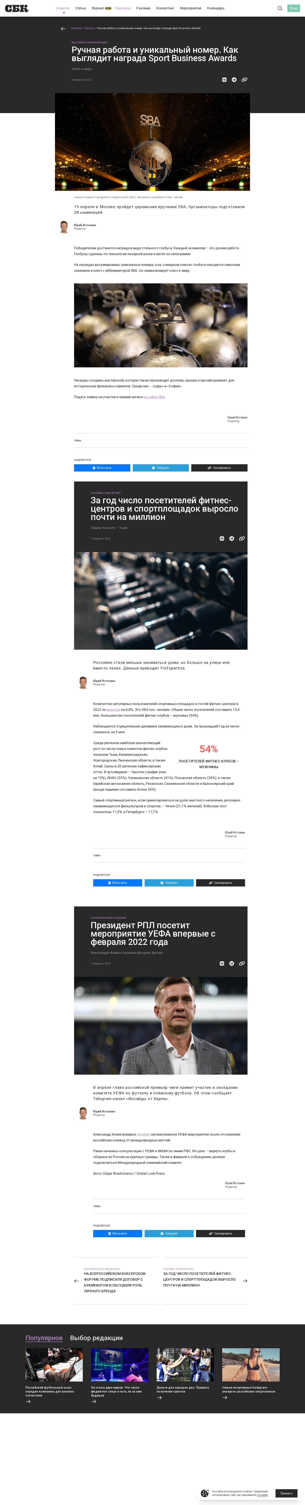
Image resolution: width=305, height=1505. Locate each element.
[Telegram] (268, 8)
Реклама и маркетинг (106, 493)
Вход (294, 8)
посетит (143, 1134)
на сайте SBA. (155, 397)
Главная (77, 28)
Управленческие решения (108, 918)
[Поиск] (280, 8)
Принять (287, 1493)
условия (262, 1495)
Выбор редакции (96, 1338)
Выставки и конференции (89, 42)
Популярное (44, 1338)
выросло (113, 709)
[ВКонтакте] (261, 8)
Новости (89, 28)
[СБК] (16, 8)
